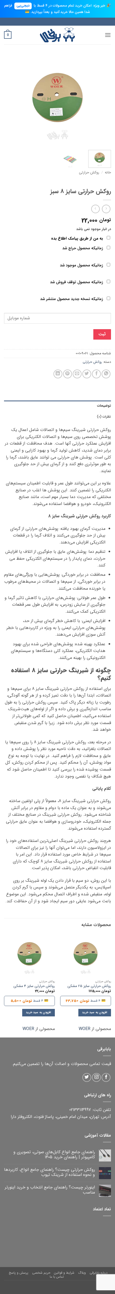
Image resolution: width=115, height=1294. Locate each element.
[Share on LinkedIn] (57, 374)
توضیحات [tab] (104, 406)
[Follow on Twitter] (86, 1077)
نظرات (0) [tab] (104, 416)
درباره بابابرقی (99, 1272)
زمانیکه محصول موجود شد (82, 265)
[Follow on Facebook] (106, 1077)
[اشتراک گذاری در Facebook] (96, 374)
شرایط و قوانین (64, 1272)
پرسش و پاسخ (18, 1272)
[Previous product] (95, 209)
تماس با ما (57, 1276)
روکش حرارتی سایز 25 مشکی (89, 986)
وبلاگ (82, 1272)
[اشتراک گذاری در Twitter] (86, 374)
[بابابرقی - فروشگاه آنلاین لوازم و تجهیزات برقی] (57, 35)
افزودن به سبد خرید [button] (94, 1012)
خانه (108, 172)
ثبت (102, 334)
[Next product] (106, 209)
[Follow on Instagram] (96, 1077)
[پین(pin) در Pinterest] (67, 374)
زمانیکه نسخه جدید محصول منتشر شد (72, 299)
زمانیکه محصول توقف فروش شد (77, 282)
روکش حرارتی (89, 172)
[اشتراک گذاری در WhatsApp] (106, 374)
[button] (108, 34)
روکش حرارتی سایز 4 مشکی (34, 986)
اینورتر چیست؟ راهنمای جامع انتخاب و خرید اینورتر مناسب (50, 1190)
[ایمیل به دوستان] (77, 374)
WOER (84, 1028)
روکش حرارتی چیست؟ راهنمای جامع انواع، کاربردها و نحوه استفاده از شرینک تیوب (49, 1172)
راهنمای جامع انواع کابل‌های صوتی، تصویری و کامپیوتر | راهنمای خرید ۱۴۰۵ (54, 1154)
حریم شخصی (41, 1272)
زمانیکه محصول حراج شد (83, 248)
